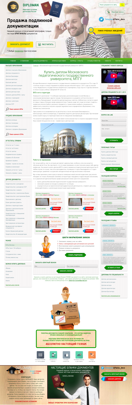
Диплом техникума (12, 123)
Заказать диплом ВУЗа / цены (15, 95)
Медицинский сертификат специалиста (14, 227)
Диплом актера (106, 285)
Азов (7, 274)
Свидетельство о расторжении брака (18, 196)
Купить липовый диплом (109, 158)
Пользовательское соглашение (26, 401)
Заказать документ (20, 44)
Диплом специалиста (12, 73)
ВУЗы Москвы (10, 245)
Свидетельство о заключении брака (17, 193)
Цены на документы (40, 61)
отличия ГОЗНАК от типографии (40, 360)
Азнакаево (9, 271)
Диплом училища (11, 120)
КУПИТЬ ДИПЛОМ (68, 376)
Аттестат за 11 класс (12, 145)
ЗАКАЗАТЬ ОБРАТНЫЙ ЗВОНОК (114, 374)
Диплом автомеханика (108, 279)
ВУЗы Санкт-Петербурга (13, 248)
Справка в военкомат (13, 167)
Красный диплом (11, 82)
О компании (24, 61)
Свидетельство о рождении (14, 184)
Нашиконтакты (92, 360)
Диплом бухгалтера (107, 291)
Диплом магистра (11, 79)
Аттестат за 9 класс (12, 148)
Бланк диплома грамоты (13, 202)
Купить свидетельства (108, 155)
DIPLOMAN (23, 368)
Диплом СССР (10, 104)
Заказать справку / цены (14, 173)
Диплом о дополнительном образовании (14, 209)
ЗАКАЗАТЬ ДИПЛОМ (114, 379)
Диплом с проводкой (12, 98)
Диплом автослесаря (108, 282)
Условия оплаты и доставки (79, 360)
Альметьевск (10, 278)
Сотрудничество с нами (13, 254)
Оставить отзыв (114, 268)
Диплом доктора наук (13, 92)
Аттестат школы (11, 151)
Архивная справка (11, 161)
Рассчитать (47, 44)
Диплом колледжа (12, 126)
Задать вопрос (113, 213)
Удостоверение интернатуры (15, 223)
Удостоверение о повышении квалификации (15, 219)
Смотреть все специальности (110, 296)
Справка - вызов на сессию (14, 164)
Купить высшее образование (110, 164)
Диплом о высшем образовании (16, 70)
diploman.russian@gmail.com (78, 281)
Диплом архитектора (108, 288)
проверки (19, 51)
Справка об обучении (12, 158)
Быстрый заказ (56, 199)
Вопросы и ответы (53, 360)
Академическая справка (14, 154)
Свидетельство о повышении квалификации (15, 214)
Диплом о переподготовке (14, 206)
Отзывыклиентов (66, 360)
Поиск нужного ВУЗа (16, 109)
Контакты (118, 61)
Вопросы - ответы (76, 61)
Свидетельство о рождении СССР (16, 187)
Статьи (8, 251)
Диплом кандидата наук (13, 89)
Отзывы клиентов (94, 61)
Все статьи (114, 169)
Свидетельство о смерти (13, 190)
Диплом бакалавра (12, 76)
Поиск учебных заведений (110, 31)
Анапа (8, 281)
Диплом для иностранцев (14, 86)
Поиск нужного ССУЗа (16, 134)
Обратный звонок (118, 12)
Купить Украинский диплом (14, 231)
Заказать (56, 208)
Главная (13, 61)
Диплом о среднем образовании (16, 129)
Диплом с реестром (12, 101)
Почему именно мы (12, 257)
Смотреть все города (12, 285)
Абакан (8, 268)
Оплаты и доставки (59, 61)
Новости (108, 61)
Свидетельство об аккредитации (16, 234)
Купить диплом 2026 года (109, 152)
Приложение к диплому (13, 199)
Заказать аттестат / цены (14, 170)
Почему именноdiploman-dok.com (114, 87)
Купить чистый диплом (108, 161)
